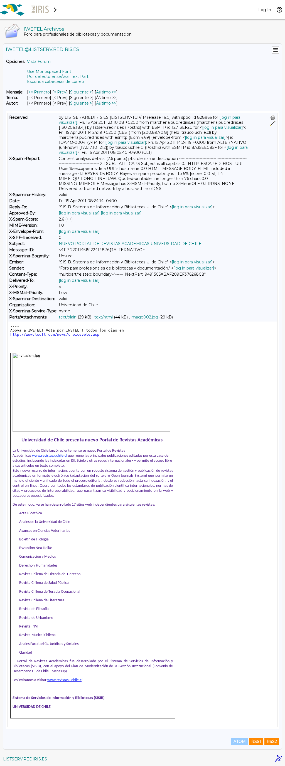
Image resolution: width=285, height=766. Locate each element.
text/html (103, 317)
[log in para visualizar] (222, 127)
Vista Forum (39, 61)
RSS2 (272, 741)
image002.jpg (144, 317)
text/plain (68, 317)
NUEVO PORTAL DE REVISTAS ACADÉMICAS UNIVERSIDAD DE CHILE (130, 243)
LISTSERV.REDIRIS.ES (25, 759)
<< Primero (39, 92)
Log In (264, 9)
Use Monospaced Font (49, 71)
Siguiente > (81, 92)
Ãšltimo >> (106, 92)
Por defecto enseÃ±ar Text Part (58, 76)
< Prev (60, 92)
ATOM (240, 741)
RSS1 (256, 741)
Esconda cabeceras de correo (55, 81)
